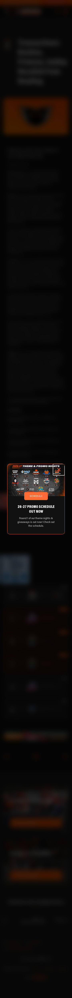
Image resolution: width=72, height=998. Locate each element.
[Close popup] (59, 470)
